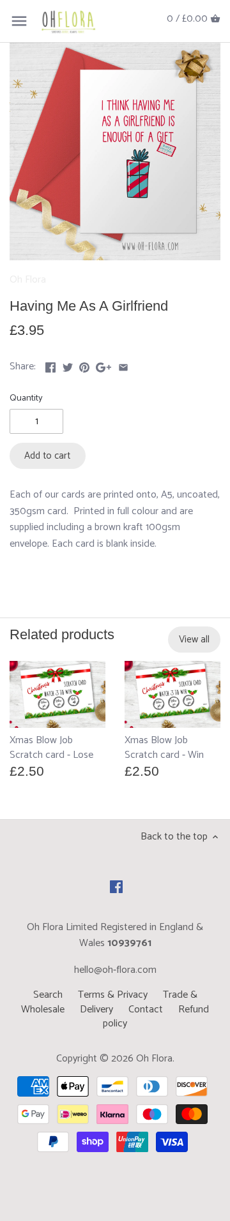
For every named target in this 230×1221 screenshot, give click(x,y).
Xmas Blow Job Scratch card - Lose (51, 747)
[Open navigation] (19, 21)
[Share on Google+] (103, 365)
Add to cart (47, 456)
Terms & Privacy (113, 994)
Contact (145, 1009)
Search (48, 994)
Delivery (96, 1009)
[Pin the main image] (84, 365)
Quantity (26, 398)
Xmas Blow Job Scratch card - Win (164, 747)
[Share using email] (123, 365)
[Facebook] (116, 887)
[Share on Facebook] (50, 365)
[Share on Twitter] (68, 365)
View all (194, 640)
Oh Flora (28, 279)
